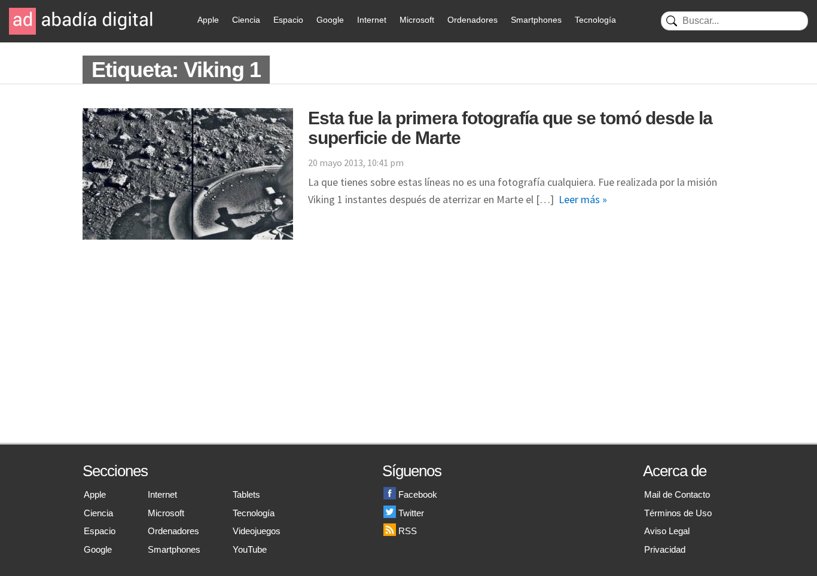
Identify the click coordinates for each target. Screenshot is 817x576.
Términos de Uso (678, 513)
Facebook (417, 494)
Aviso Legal (667, 531)
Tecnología (595, 19)
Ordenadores (472, 19)
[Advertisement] (408, 353)
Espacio (288, 19)
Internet (371, 19)
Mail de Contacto (677, 494)
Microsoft (417, 19)
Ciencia (246, 19)
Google (330, 19)
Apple (208, 19)
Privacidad (664, 549)
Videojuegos (257, 531)
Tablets (246, 494)
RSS (407, 531)
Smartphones (536, 19)
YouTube (250, 549)
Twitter (411, 513)
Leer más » (583, 199)
